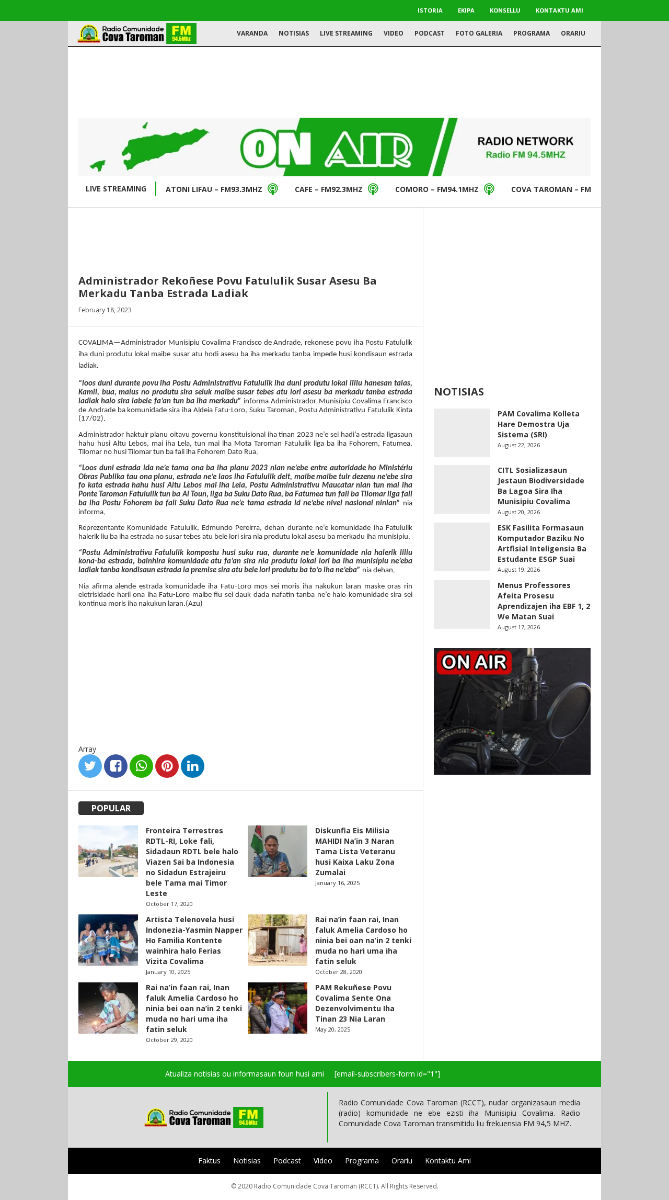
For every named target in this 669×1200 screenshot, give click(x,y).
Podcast (429, 33)
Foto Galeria (479, 33)
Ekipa (466, 10)
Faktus (209, 1160)
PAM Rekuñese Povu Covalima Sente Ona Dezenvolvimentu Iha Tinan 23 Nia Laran (355, 1003)
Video (393, 33)
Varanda (252, 33)
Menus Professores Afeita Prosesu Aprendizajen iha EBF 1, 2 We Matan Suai (544, 600)
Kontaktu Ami (559, 10)
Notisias (294, 33)
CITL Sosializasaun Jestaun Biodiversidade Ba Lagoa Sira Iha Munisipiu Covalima (541, 485)
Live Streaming (346, 33)
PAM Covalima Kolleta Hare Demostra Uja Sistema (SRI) (539, 424)
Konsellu (505, 10)
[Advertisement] (334, 81)
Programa (531, 33)
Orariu (573, 33)
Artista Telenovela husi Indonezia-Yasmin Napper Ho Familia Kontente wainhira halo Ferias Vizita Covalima (194, 940)
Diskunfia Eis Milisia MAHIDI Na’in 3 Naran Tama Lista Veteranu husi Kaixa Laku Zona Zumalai (355, 851)
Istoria (430, 10)
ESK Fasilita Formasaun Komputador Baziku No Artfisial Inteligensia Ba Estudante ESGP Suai (542, 543)
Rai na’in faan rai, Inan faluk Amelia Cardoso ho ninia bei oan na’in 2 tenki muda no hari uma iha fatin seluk (363, 940)
